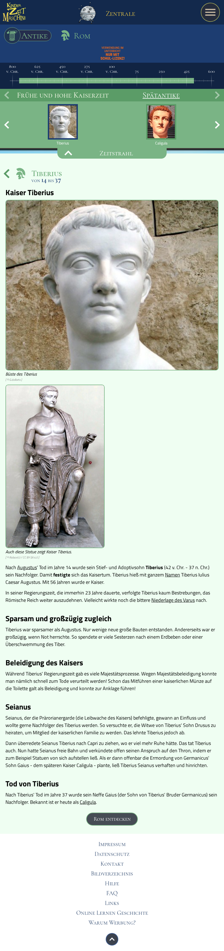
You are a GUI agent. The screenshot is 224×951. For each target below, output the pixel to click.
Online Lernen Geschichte (112, 912)
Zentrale (119, 13)
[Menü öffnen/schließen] (210, 12)
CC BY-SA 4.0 (30, 557)
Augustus (27, 567)
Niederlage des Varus (173, 600)
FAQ (112, 893)
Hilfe (112, 883)
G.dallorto (14, 380)
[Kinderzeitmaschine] (14, 14)
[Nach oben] (112, 939)
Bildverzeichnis (112, 873)
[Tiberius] (63, 124)
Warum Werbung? (112, 922)
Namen (172, 574)
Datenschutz (112, 854)
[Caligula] (161, 124)
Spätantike (161, 95)
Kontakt (112, 863)
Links (112, 903)
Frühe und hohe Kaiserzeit (63, 95)
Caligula (88, 802)
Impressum (112, 844)
